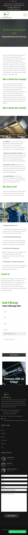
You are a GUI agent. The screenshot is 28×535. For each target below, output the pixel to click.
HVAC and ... (10, 463)
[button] (17, 531)
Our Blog (3, 443)
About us (3, 433)
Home (2, 430)
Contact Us (4, 440)
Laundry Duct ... (11, 457)
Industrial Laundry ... (12, 469)
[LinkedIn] (15, 1)
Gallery (3, 437)
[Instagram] (12, 1)
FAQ (2, 447)
